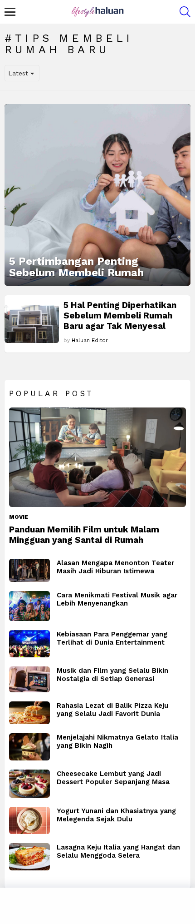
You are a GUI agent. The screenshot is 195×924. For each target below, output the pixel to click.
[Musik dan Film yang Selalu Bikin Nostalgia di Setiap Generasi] (29, 679)
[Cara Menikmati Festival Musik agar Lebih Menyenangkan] (29, 606)
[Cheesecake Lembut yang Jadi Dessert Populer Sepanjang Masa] (29, 784)
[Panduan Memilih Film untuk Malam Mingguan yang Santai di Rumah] (97, 457)
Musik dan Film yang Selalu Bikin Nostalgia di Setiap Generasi (112, 674)
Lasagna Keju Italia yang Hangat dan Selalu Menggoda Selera (118, 851)
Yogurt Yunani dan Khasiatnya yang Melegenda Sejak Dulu (116, 815)
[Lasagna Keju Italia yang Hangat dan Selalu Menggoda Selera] (29, 856)
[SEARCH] (185, 12)
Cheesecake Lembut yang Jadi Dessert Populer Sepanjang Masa (113, 778)
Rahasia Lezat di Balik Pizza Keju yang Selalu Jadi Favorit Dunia (112, 709)
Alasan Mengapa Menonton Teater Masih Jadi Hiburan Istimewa (115, 567)
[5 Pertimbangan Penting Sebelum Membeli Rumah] (97, 195)
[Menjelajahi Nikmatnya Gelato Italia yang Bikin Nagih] (29, 746)
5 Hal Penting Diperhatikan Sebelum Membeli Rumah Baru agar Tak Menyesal (119, 315)
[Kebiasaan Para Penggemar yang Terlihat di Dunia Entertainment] (29, 643)
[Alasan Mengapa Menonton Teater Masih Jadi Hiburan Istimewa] (29, 570)
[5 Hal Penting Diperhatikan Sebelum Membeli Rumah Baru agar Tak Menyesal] (32, 324)
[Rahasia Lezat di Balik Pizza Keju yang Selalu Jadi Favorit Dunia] (29, 713)
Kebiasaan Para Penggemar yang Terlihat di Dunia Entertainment (112, 638)
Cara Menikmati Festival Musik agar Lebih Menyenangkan (117, 599)
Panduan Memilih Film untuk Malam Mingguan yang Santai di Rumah (84, 534)
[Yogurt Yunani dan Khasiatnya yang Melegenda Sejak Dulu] (29, 820)
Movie (18, 517)
